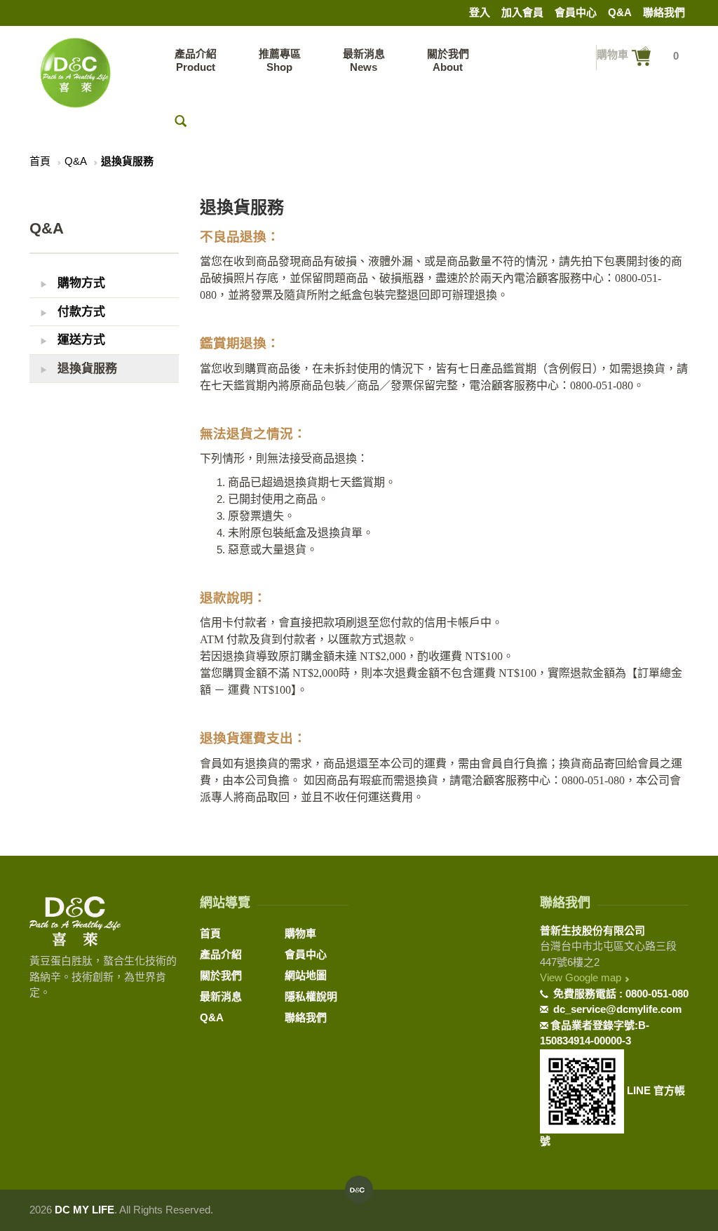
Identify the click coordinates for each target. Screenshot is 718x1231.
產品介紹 (221, 954)
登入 (479, 12)
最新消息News (364, 60)
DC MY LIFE (84, 1210)
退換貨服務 (85, 368)
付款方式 (79, 311)
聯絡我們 (664, 12)
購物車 (300, 933)
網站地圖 (306, 975)
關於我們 (221, 975)
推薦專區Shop (280, 60)
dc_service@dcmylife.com (616, 1009)
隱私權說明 (311, 996)
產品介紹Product (196, 60)
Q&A (620, 12)
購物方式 (79, 283)
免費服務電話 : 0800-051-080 (619, 994)
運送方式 (79, 340)
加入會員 (522, 12)
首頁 (39, 161)
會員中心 (576, 12)
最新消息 (221, 996)
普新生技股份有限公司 (592, 930)
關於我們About (448, 60)
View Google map (582, 977)
